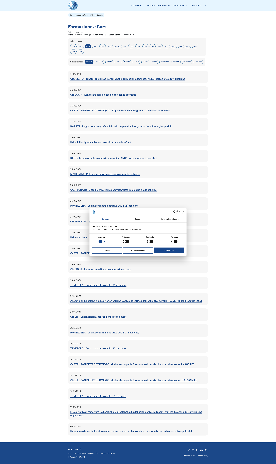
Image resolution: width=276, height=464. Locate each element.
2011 (180, 46)
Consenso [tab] (106, 219)
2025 (80, 46)
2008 (73, 51)
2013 (166, 46)
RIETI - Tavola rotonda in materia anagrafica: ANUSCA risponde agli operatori (113, 158)
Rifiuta (107, 250)
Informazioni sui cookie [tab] (170, 219)
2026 (73, 46)
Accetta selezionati (138, 250)
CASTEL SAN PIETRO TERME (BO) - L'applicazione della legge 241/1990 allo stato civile (120, 110)
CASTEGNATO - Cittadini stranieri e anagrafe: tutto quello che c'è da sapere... (113, 189)
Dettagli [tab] (138, 219)
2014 (159, 46)
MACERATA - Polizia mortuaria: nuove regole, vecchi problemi (105, 174)
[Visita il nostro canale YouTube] (201, 450)
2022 (102, 46)
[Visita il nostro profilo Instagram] (206, 450)
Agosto (154, 62)
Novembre (187, 62)
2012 (174, 46)
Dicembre (198, 62)
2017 (138, 46)
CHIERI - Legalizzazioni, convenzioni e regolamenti (98, 316)
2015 (152, 46)
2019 (124, 46)
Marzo (109, 62)
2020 (117, 46)
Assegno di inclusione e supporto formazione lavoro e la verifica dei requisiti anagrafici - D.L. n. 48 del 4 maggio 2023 (136, 300)
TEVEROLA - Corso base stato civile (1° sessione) (98, 396)
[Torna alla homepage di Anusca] (73, 5)
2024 (92, 15)
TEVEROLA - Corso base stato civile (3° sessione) (98, 285)
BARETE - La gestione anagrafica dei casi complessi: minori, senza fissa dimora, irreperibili (121, 126)
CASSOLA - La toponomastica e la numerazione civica (100, 269)
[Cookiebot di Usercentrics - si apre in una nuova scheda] (174, 212)
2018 (131, 46)
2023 (95, 46)
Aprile (118, 62)
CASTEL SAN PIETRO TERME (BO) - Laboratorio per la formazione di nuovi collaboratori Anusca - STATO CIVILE (133, 380)
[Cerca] (206, 5)
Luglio (145, 62)
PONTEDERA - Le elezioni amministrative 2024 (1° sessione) (104, 332)
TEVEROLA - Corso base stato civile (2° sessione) (98, 348)
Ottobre (176, 62)
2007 (80, 51)
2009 (195, 46)
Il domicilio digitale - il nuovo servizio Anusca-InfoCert (100, 142)
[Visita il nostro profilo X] (193, 450)
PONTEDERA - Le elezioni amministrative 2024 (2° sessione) (104, 205)
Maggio (127, 62)
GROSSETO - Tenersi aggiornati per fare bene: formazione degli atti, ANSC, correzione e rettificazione (127, 78)
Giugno (136, 62)
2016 (145, 46)
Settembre (165, 62)
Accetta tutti (169, 250)
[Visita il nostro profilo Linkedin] (197, 450)
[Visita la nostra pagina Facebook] (189, 450)
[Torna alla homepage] (71, 15)
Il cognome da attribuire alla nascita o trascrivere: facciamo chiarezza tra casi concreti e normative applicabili (131, 431)
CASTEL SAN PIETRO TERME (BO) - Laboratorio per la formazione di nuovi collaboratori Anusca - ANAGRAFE (132, 364)
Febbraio (99, 62)
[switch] (126, 241)
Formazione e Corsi (81, 15)
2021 (109, 46)
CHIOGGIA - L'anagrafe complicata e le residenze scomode (103, 94)
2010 (188, 46)
